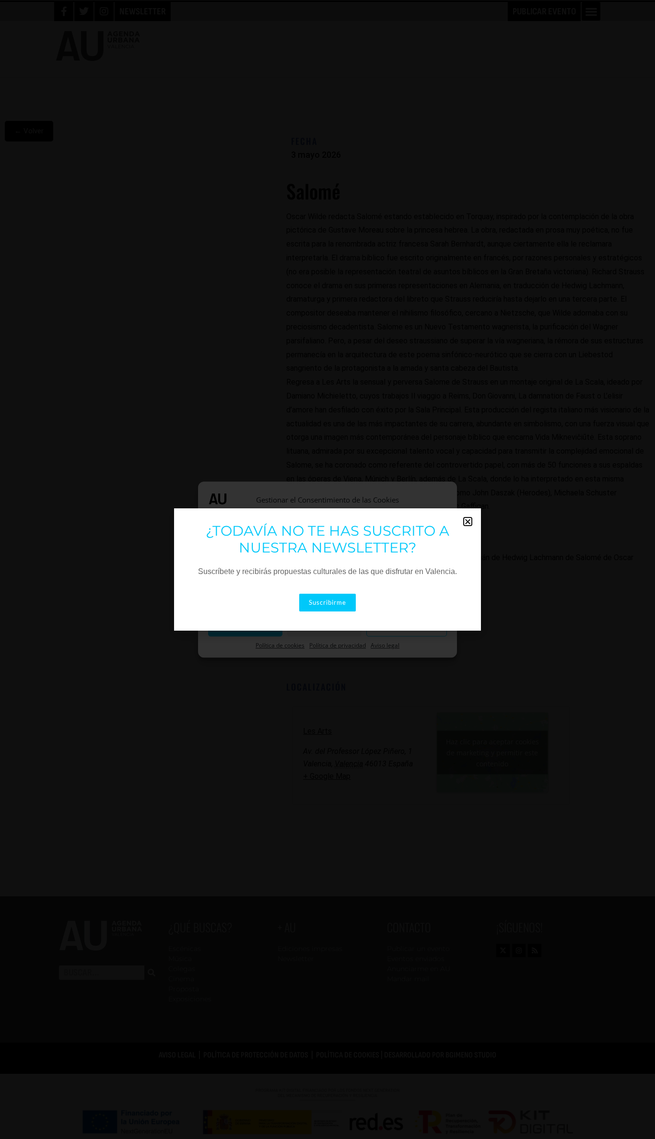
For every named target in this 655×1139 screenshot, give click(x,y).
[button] (467, 521)
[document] (327, 569)
